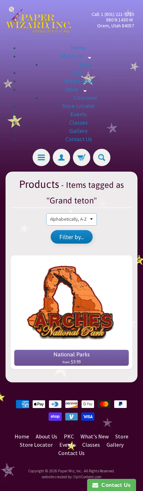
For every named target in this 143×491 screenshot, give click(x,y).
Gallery (78, 131)
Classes (78, 122)
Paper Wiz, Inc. (70, 471)
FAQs (85, 64)
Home (78, 48)
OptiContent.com (87, 476)
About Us (78, 56)
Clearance (85, 97)
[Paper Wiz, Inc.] (39, 20)
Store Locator (78, 106)
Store (78, 89)
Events (78, 114)
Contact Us (78, 139)
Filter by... (71, 237)
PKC (78, 73)
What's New (78, 81)
